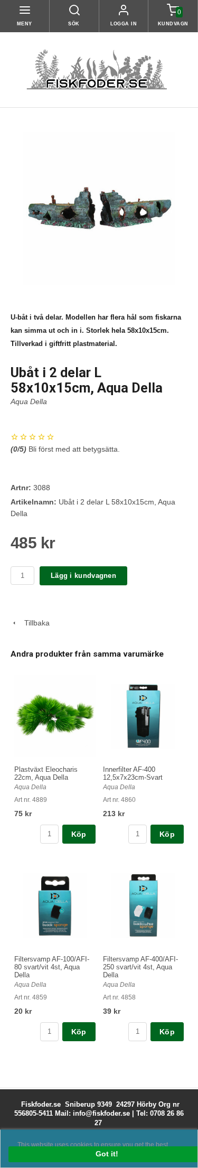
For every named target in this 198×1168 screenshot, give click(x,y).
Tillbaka (34, 623)
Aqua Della (29, 401)
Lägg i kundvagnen (83, 576)
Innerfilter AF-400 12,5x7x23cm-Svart (133, 773)
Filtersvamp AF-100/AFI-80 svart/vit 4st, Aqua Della (51, 967)
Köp (79, 834)
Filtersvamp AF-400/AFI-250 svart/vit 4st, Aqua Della (140, 967)
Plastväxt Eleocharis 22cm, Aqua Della (46, 773)
